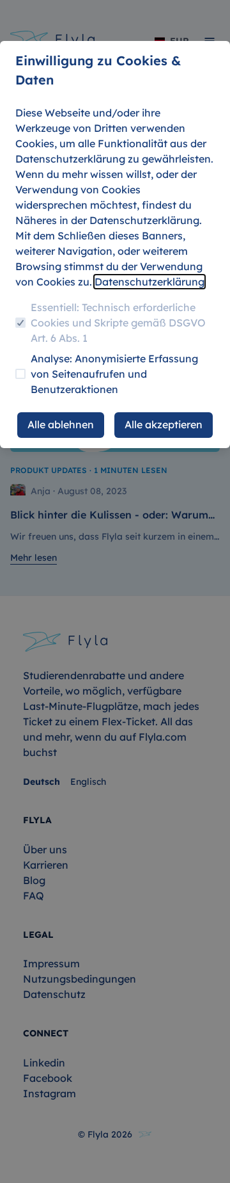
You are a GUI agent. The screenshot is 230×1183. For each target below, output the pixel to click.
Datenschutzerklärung (149, 281)
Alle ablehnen (60, 424)
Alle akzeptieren (164, 424)
